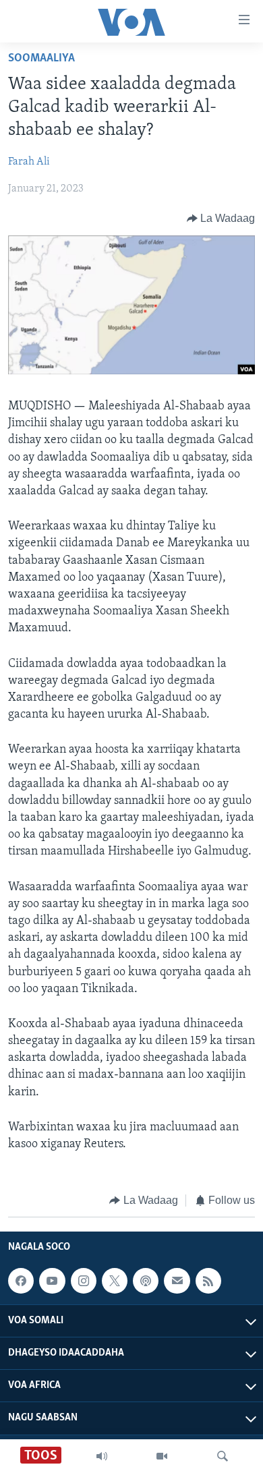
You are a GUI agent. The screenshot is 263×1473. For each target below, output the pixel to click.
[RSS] (208, 1281)
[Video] (162, 1456)
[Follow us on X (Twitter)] (114, 1281)
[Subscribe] (176, 1281)
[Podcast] (145, 1281)
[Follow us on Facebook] (21, 1281)
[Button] (221, 218)
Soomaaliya (41, 59)
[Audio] (102, 1456)
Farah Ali (29, 161)
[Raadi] (222, 1456)
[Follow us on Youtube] (52, 1281)
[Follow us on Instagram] (83, 1281)
